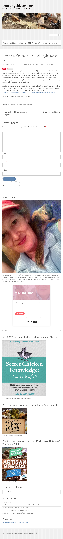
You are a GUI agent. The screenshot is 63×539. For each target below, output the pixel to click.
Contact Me (46, 43)
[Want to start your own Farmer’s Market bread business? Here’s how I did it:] (14, 448)
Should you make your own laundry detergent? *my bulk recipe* (20, 505)
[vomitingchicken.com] (31, 20)
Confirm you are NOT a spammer (14, 182)
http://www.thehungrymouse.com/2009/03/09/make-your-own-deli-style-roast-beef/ (29, 93)
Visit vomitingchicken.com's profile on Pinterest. (16, 522)
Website (4, 170)
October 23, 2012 (26, 64)
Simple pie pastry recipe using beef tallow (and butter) (17, 513)
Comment (6, 131)
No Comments (48, 64)
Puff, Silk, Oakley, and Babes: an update (15, 113)
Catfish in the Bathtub (51, 112)
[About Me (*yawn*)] (31, 201)
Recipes (54, 43)
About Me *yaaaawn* (32, 43)
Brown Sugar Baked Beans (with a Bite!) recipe (15, 508)
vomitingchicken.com (18, 6)
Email (4, 162)
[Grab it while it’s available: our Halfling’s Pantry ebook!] (14, 409)
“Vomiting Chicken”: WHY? (13, 43)
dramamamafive (11, 64)
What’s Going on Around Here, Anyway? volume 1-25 (17, 510)
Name (4, 153)
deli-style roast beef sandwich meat (21, 105)
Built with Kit (31, 321)
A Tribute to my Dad (8, 502)
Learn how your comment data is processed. (39, 186)
